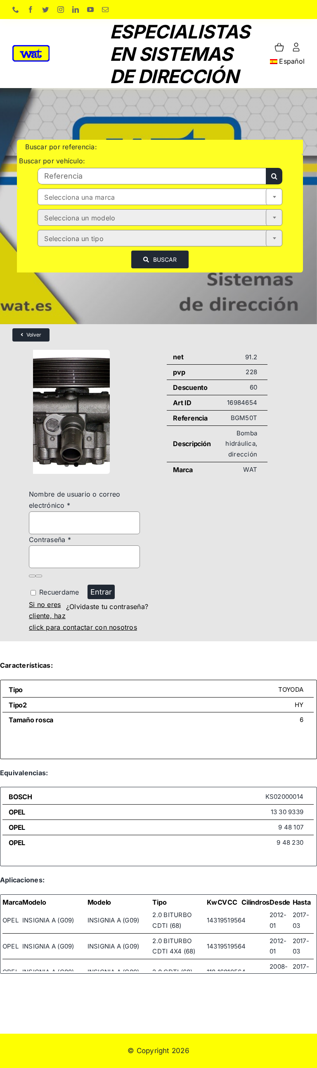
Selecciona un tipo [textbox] (73, 238)
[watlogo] (31, 48)
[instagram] (60, 9)
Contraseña (50, 539)
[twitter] (45, 9)
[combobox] (160, 197)
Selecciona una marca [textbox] (79, 197)
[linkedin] (75, 9)
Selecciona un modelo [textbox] (79, 218)
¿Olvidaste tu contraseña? (107, 606)
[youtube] (90, 9)
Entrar (101, 592)
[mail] (105, 9)
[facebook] (30, 9)
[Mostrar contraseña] (32, 576)
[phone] (15, 9)
